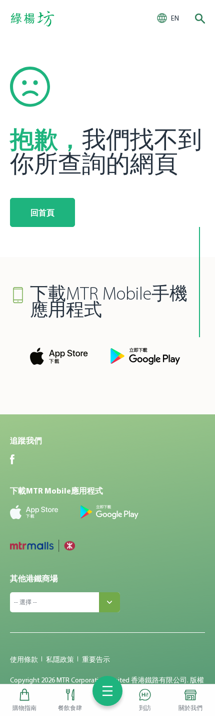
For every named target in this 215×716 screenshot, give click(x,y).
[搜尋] (200, 19)
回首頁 (42, 212)
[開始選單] (107, 691)
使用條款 (24, 659)
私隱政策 (60, 659)
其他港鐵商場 (34, 578)
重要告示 (96, 659)
